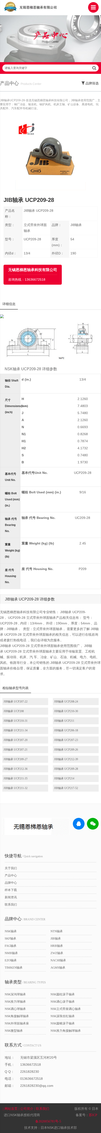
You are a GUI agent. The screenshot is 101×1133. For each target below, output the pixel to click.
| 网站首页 (11, 1108)
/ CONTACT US (23, 1045)
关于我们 (11, 868)
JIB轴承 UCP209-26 (66, 749)
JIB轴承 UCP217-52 (66, 788)
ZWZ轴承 (56, 953)
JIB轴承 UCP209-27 (15, 759)
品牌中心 (11, 882)
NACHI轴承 (58, 960)
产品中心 (11, 875)
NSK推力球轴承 (15, 1001)
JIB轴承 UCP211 (64, 720)
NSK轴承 (11, 931)
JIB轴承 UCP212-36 (15, 768)
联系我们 (11, 904)
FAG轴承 (10, 946)
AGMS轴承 (57, 967)
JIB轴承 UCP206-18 (66, 730)
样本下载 (11, 890)
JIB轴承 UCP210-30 (66, 711)
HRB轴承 (56, 946)
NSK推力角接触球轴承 (65, 1030)
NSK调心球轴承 (15, 1009)
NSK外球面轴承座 (17, 1023)
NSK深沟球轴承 (15, 994)
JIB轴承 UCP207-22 (15, 701)
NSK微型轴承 (14, 1030)
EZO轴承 (11, 960)
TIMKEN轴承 (14, 967)
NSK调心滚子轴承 (62, 1001)
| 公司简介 (26, 1108)
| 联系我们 (42, 1108)
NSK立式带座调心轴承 (65, 1009)
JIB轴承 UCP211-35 (15, 778)
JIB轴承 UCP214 (64, 778)
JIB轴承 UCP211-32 (15, 788)
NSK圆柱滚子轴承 (62, 994)
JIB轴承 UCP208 (14, 711)
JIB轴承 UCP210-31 (15, 720)
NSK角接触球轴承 (17, 1016)
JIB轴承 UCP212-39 (66, 759)
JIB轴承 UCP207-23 (66, 740)
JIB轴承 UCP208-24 (66, 701)
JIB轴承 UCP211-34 (15, 730)
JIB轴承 (55, 938)
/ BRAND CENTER (25, 919)
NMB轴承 (11, 953)
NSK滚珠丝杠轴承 (62, 1016)
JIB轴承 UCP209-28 (66, 768)
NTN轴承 (56, 931)
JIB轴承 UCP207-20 (15, 740)
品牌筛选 (92, 83)
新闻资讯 (11, 897)
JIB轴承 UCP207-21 (15, 749)
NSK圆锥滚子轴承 (62, 1023)
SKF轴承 (10, 938)
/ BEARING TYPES (25, 982)
